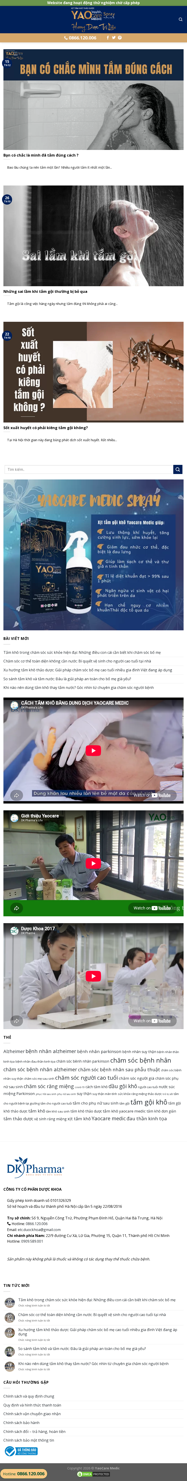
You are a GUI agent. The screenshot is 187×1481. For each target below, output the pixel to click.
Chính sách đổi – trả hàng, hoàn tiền (34, 1431)
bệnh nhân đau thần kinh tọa (35, 1061)
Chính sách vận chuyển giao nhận (32, 1413)
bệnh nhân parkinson (99, 1051)
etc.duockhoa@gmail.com (39, 1229)
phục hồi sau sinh (46, 1094)
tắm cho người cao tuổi (56, 1103)
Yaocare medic (109, 1118)
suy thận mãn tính (104, 1094)
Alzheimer (14, 1051)
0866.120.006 (37, 1223)
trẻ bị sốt (168, 1094)
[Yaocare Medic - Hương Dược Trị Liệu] (93, 19)
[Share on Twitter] (114, 38)
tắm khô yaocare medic (124, 1111)
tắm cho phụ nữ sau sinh (96, 1103)
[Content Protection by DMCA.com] (93, 1473)
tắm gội (124, 1103)
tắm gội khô (148, 1102)
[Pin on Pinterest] (120, 38)
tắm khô (36, 1111)
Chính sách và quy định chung (28, 1396)
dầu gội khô (123, 1086)
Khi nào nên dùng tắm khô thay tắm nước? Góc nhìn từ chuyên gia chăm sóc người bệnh (78, 687)
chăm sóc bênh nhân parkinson (82, 1061)
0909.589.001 (32, 1241)
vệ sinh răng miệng (50, 1118)
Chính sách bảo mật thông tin (28, 1440)
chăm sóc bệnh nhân (140, 1060)
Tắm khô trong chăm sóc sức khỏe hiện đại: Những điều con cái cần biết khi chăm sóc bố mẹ (82, 652)
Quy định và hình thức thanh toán (32, 1405)
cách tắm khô (97, 1086)
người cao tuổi (148, 1087)
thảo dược (155, 1094)
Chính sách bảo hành (21, 1422)
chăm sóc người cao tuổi (86, 1077)
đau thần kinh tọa (147, 1118)
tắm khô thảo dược (86, 1111)
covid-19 (80, 1087)
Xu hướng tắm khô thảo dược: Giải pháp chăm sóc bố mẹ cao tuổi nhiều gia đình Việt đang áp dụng (87, 669)
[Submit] (177, 469)
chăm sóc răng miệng (49, 1086)
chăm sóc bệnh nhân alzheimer (40, 1069)
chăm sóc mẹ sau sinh (39, 1079)
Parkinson (25, 1093)
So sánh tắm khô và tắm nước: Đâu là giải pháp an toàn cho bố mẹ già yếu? (67, 678)
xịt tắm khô (79, 1118)
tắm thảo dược (18, 1118)
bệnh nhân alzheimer (51, 1051)
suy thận (84, 1093)
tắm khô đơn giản (161, 1111)
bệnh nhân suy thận (139, 1051)
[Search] (180, 19)
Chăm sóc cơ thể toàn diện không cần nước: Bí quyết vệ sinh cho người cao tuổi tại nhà (77, 661)
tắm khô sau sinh (58, 1111)
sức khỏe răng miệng (132, 1094)
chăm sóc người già (136, 1078)
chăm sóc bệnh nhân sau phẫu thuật (119, 1069)
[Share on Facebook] (108, 38)
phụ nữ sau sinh (66, 1094)
